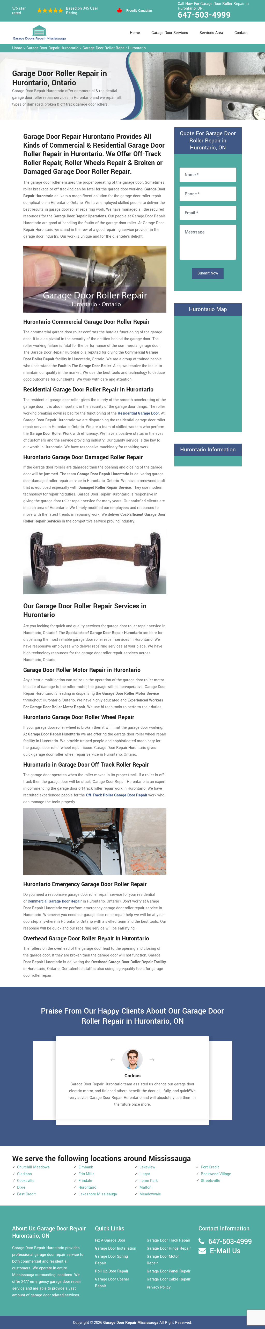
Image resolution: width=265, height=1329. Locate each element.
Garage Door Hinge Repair (169, 1248)
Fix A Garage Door (110, 1240)
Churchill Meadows (33, 1167)
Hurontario (87, 1187)
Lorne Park (148, 1180)
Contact (241, 33)
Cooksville (25, 1180)
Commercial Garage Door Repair (55, 901)
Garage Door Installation (115, 1248)
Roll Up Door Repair (111, 1271)
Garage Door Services (169, 33)
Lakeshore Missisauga (97, 1194)
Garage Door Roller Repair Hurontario (114, 48)
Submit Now (207, 273)
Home (135, 33)
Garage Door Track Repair (168, 1240)
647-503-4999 (204, 15)
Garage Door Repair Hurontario (52, 48)
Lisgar (144, 1174)
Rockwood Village (216, 1174)
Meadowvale (150, 1194)
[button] (117, 1060)
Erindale (85, 1180)
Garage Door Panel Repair (168, 1271)
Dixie (21, 1187)
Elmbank (85, 1167)
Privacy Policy (159, 1287)
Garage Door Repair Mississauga (131, 1322)
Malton (145, 1187)
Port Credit (210, 1167)
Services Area (211, 33)
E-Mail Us (225, 1251)
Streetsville (210, 1180)
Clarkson (24, 1174)
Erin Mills (86, 1174)
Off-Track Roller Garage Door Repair (116, 795)
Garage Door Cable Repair (168, 1279)
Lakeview (147, 1167)
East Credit (26, 1194)
